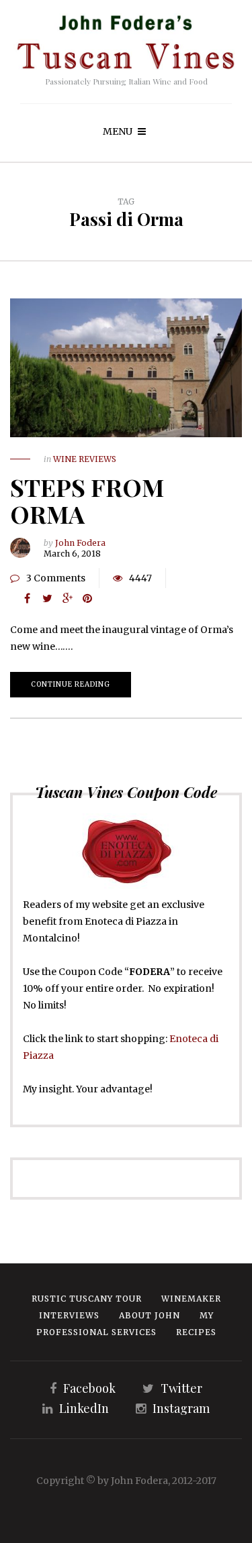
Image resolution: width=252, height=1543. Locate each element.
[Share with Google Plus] (67, 598)
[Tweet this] (47, 598)
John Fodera (80, 543)
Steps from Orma (87, 500)
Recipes (196, 1332)
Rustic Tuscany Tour (87, 1299)
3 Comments (55, 578)
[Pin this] (87, 598)
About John (149, 1315)
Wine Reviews (84, 459)
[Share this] (27, 598)
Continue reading (70, 684)
